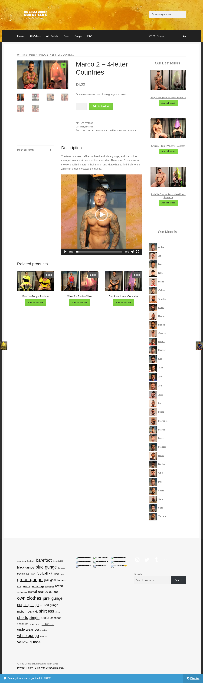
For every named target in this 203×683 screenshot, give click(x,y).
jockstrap (38, 586)
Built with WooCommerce (49, 667)
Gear (66, 36)
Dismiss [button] (194, 678)
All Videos (35, 36)
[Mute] (132, 251)
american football (25, 561)
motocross (22, 592)
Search (138, 573)
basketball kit (58, 561)
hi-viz (19, 587)
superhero (35, 624)
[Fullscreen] (137, 251)
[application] (101, 214)
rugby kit (32, 611)
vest (119, 130)
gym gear (50, 580)
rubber (21, 611)
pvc (41, 605)
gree (62, 574)
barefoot (44, 560)
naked (32, 591)
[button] (63, 65)
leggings (49, 586)
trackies (112, 130)
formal (56, 574)
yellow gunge (29, 642)
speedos (55, 618)
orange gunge (48, 591)
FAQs (90, 36)
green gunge (30, 579)
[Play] (65, 251)
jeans (26, 586)
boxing (21, 573)
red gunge (51, 605)
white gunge (129, 130)
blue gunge (46, 567)
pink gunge (101, 130)
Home (20, 36)
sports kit (22, 624)
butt (27, 574)
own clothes (88, 130)
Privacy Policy (25, 667)
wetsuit (44, 630)
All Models (52, 36)
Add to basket (100, 106)
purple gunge (28, 605)
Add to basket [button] (35, 302)
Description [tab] (25, 150)
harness (61, 580)
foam (33, 574)
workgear (44, 636)
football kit (44, 573)
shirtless (46, 611)
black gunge (25, 567)
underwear (25, 629)
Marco (32, 54)
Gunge (78, 36)
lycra (59, 586)
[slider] (99, 252)
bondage (61, 568)
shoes (58, 612)
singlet (34, 618)
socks (45, 618)
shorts (22, 617)
